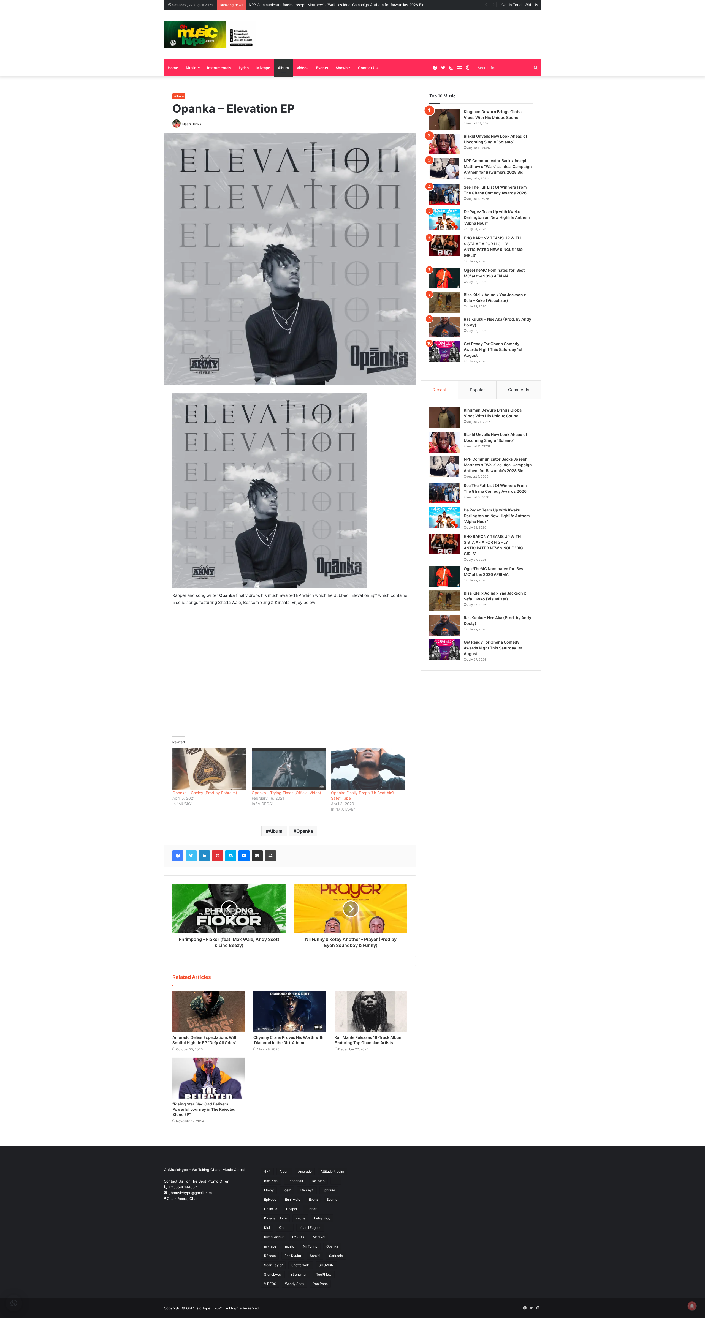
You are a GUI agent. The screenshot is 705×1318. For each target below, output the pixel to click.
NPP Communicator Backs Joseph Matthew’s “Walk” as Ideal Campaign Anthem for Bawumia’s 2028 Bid (498, 166)
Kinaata (285, 1228)
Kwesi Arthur (273, 1237)
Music (191, 68)
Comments (518, 389)
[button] (14, 1303)
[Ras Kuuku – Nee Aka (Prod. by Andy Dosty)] (444, 327)
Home (173, 68)
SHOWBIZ (326, 1265)
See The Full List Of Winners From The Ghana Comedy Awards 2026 (307, 4)
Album (283, 68)
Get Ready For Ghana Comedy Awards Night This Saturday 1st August (493, 349)
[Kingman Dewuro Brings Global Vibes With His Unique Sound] (444, 119)
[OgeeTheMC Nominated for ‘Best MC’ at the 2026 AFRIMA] (444, 278)
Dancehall (295, 1181)
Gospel (291, 1209)
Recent (439, 389)
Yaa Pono (320, 1284)
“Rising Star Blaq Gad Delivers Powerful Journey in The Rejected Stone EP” (203, 1109)
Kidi (267, 1228)
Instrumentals (219, 68)
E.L (335, 1181)
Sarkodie (336, 1256)
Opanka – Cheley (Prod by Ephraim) (204, 792)
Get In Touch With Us (519, 4)
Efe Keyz (307, 1190)
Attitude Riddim (332, 1171)
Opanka (304, 831)
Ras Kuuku (292, 1256)
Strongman (299, 1274)
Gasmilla (270, 1209)
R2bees (270, 1256)
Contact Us (368, 68)
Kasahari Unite (275, 1218)
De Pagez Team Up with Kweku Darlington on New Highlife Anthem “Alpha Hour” (497, 217)
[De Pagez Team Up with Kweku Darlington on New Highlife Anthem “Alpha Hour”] (444, 219)
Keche (300, 1218)
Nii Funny (310, 1246)
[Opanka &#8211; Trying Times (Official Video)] (289, 769)
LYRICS (298, 1237)
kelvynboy (322, 1218)
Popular (477, 389)
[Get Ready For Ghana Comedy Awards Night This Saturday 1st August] (444, 351)
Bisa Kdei (271, 1181)
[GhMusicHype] (210, 34)
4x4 (267, 1171)
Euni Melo (292, 1199)
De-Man (318, 1181)
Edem (287, 1190)
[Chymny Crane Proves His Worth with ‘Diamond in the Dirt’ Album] (289, 1011)
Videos (302, 68)
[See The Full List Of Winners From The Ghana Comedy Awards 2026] (444, 194)
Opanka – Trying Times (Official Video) (286, 792)
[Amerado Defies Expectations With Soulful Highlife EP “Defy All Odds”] (208, 1011)
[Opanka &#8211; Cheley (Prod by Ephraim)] (209, 769)
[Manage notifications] (692, 1305)
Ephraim (328, 1190)
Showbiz (343, 68)
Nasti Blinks (191, 124)
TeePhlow (324, 1274)
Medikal (319, 1237)
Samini (315, 1256)
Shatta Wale (300, 1265)
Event (313, 1199)
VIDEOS (270, 1284)
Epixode (270, 1199)
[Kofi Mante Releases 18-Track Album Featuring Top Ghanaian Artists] (371, 1011)
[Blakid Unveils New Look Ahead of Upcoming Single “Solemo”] (444, 144)
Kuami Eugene (310, 1228)
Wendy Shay (294, 1284)
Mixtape (263, 68)
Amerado (305, 1171)
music (289, 1246)
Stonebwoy (273, 1274)
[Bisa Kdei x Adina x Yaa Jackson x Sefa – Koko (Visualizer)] (444, 302)
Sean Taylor (273, 1265)
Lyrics (244, 68)
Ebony (269, 1190)
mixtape (270, 1246)
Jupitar (311, 1209)
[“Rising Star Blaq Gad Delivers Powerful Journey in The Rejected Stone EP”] (208, 1078)
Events (322, 68)
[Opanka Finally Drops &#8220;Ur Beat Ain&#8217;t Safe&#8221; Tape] (368, 769)
